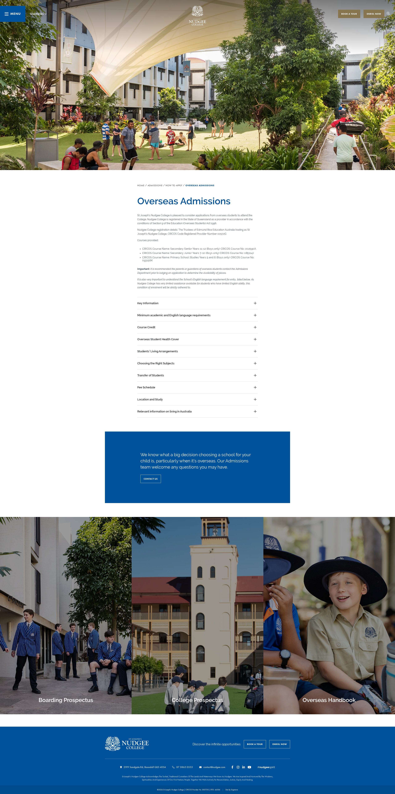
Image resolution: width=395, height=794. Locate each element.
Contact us (151, 478)
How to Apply (174, 185)
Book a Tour (349, 13)
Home (140, 185)
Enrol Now (374, 13)
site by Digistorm (231, 789)
